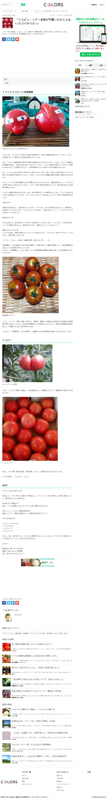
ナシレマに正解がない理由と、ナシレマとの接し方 (33, 709)
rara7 (82, 103)
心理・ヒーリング (27, 784)
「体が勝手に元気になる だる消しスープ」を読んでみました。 (38, 679)
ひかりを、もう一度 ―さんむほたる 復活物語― (32, 744)
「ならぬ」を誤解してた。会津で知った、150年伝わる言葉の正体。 (40, 733)
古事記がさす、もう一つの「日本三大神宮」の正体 (33, 721)
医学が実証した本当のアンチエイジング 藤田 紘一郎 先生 (37, 691)
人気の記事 (60, 778)
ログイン (102, 4)
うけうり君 (14, 715)
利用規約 (59, 781)
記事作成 (94, 4)
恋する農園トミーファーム (18, 662)
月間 (101, 65)
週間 (90, 65)
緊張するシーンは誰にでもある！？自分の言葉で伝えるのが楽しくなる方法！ (93, 100)
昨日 (80, 65)
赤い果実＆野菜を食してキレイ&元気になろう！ (32, 644)
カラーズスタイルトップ (9, 11)
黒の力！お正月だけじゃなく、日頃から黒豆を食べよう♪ (36, 668)
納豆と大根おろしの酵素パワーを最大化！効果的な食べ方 (93, 70)
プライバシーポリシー (63, 784)
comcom (14, 650)
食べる (24, 775)
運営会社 (59, 787)
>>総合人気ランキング (82, 106)
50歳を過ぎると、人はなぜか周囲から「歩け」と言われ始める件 (39, 756)
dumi (13, 674)
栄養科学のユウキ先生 (17, 685)
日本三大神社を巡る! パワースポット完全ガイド (93, 77)
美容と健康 (25, 11)
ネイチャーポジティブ (17, 751)
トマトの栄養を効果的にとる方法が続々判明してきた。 (35, 656)
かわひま (18, 615)
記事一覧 (59, 775)
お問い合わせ (60, 790)
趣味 (23, 781)
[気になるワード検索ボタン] (23, 4)
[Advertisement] (37, 57)
